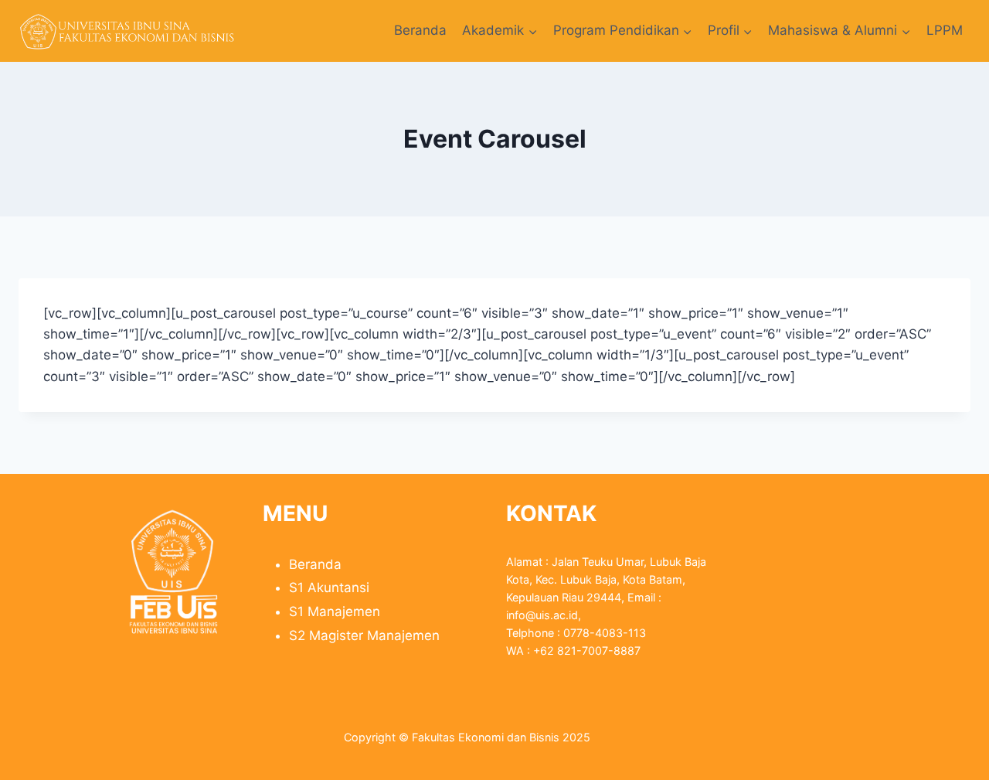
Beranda (420, 30)
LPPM (944, 30)
